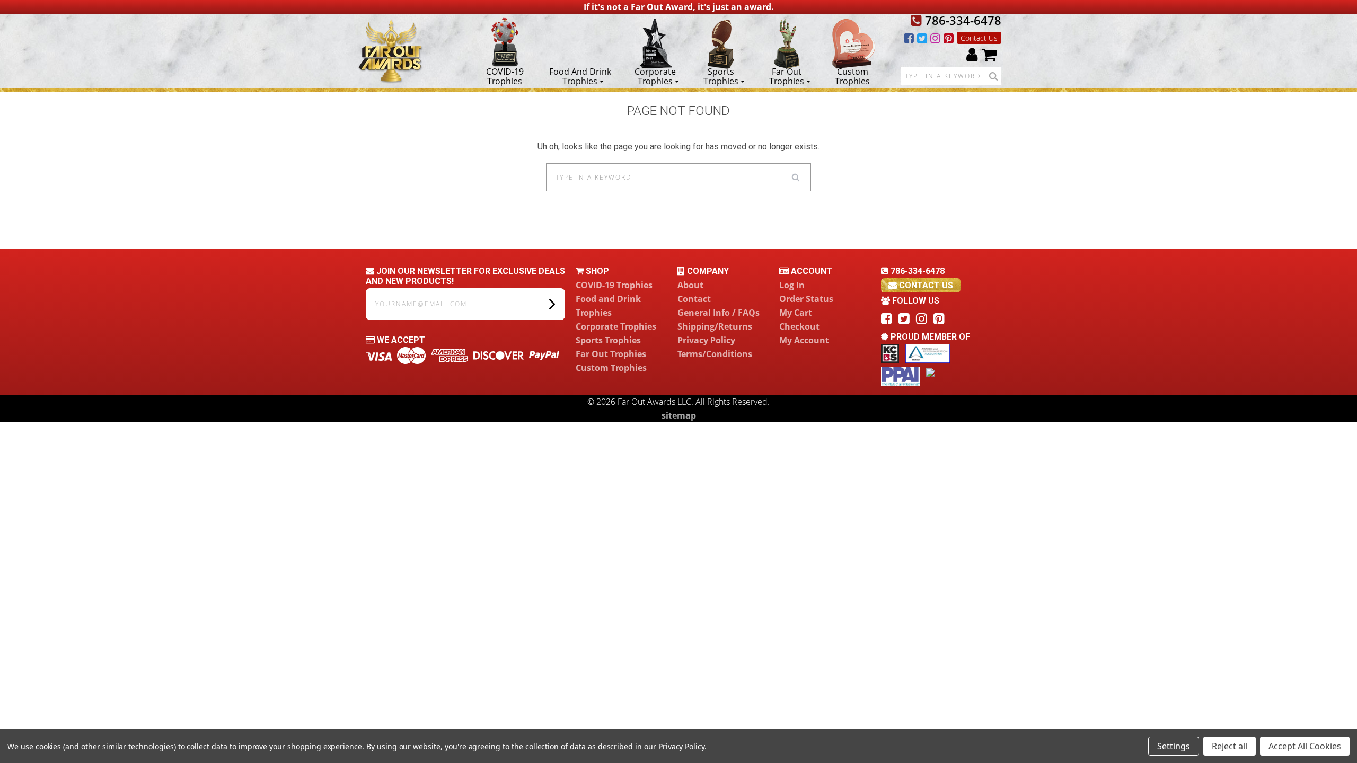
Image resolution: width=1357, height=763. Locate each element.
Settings (1173, 746)
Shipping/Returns (714, 326)
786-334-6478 (961, 20)
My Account (804, 340)
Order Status (806, 299)
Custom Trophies (852, 76)
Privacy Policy (706, 340)
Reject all (1229, 746)
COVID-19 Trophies (505, 76)
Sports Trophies (720, 76)
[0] (989, 54)
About (690, 285)
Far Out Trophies (786, 76)
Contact (694, 299)
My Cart (795, 312)
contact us (925, 285)
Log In (792, 285)
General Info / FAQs (718, 312)
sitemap (679, 415)
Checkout (799, 326)
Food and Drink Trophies (580, 76)
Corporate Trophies (655, 76)
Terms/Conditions (714, 354)
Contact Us (979, 38)
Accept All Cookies (1304, 746)
